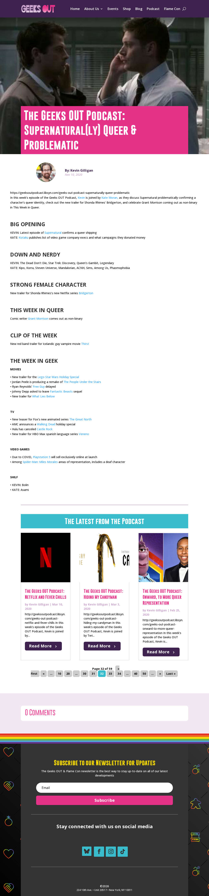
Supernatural (52, 233)
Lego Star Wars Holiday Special (58, 377)
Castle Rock (44, 429)
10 (59, 674)
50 (144, 674)
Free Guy (39, 386)
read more (40, 646)
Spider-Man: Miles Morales (40, 462)
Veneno (84, 434)
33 (110, 674)
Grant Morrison (38, 318)
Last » (171, 674)
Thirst (85, 344)
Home (75, 9)
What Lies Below (43, 396)
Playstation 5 (41, 457)
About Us (91, 9)
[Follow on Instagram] (111, 852)
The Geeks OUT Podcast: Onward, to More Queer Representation (162, 597)
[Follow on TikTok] (123, 852)
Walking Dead (46, 424)
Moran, (113, 198)
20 (68, 674)
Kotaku (23, 237)
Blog (138, 9)
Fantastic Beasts (61, 391)
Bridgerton (86, 293)
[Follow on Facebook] (99, 852)
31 (93, 674)
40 (135, 674)
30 (84, 674)
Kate (104, 198)
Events (113, 9)
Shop (127, 9)
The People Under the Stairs (82, 382)
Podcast (153, 9)
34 (119, 674)
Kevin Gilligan (39, 604)
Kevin (81, 198)
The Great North (80, 419)
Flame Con (172, 9)
